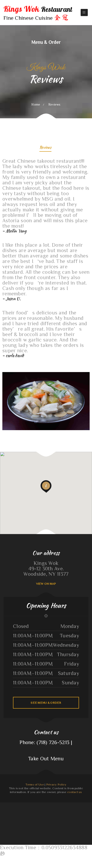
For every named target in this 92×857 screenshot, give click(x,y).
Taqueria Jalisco (59, 810)
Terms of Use (34, 784)
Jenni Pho (31, 810)
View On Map (46, 583)
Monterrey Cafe (79, 810)
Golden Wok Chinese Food (73, 810)
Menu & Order (46, 42)
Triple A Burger (6, 810)
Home (35, 104)
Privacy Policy (56, 784)
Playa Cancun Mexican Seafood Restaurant (43, 810)
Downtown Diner (26, 810)
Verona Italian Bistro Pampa (40, 826)
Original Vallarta (88, 810)
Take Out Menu (46, 758)
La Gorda (84, 810)
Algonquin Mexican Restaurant (19, 810)
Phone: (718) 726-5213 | (46, 742)
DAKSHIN (58, 826)
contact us (74, 792)
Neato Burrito (33, 826)
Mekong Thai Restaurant (65, 810)
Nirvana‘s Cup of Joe (53, 810)
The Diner (34, 810)
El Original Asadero (11, 810)
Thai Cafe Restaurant (54, 826)
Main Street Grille (47, 826)
